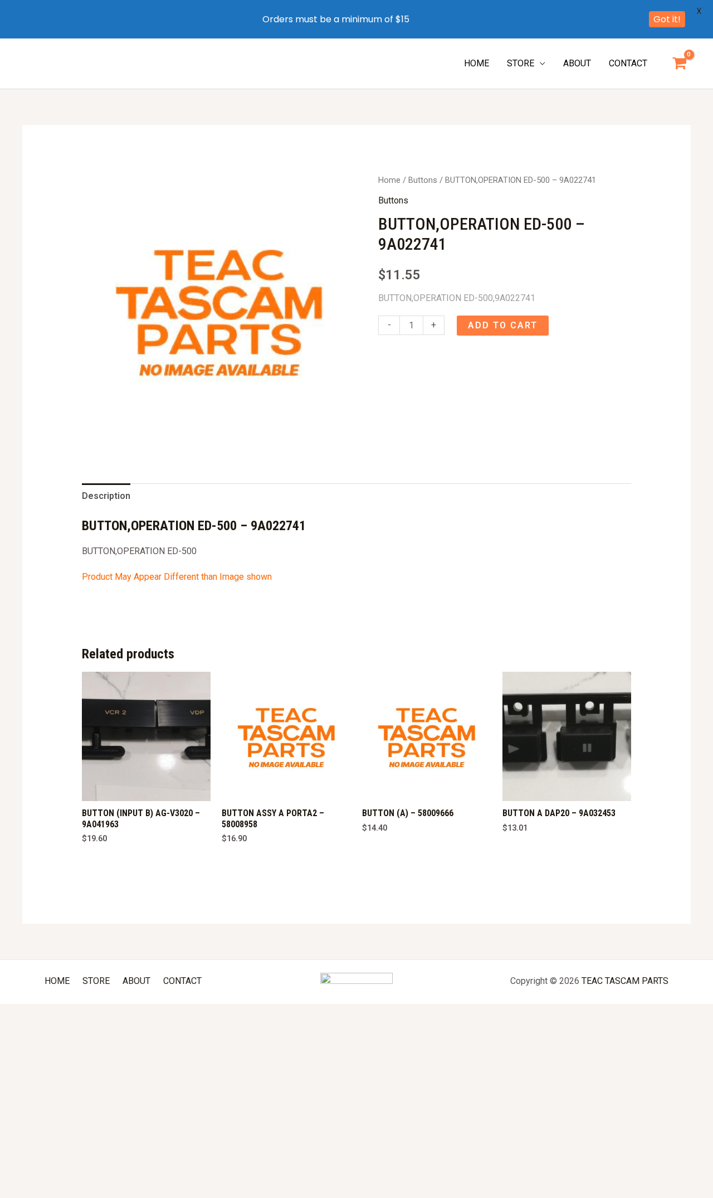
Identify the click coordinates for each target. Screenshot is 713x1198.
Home (389, 180)
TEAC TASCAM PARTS (625, 981)
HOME (476, 63)
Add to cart (503, 325)
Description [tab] (106, 496)
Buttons (422, 180)
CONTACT (628, 63)
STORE (520, 63)
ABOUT (577, 63)
